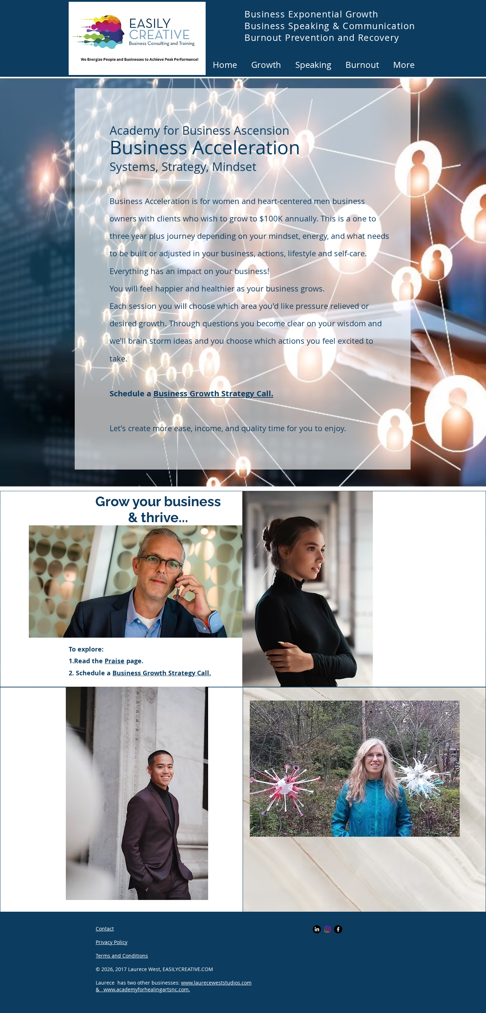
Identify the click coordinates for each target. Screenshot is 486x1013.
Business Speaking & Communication (329, 26)
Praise (115, 660)
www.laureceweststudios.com (216, 982)
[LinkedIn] (317, 929)
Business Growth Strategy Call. (213, 393)
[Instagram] (327, 929)
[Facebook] (338, 929)
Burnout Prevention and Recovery (322, 37)
